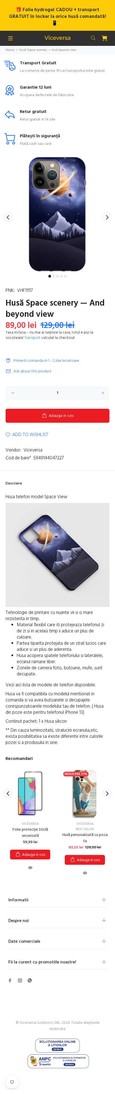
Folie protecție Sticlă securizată (30, 832)
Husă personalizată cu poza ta (85, 838)
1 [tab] (49, 276)
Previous (8, 217)
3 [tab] (57, 276)
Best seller (85, 829)
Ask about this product (32, 371)
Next (107, 217)
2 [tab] (53, 276)
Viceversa (32, 450)
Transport (32, 338)
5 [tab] (65, 276)
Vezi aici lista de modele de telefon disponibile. (51, 685)
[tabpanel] (57, 214)
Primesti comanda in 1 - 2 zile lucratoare (46, 361)
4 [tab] (61, 276)
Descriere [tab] (14, 483)
